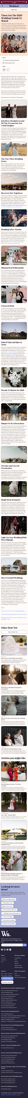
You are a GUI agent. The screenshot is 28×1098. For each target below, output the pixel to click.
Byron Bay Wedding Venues (7, 1005)
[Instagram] (5, 950)
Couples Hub (18, 958)
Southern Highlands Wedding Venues (10, 994)
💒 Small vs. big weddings (8, 923)
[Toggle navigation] (2, 6)
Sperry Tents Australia (10, 352)
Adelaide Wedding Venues (7, 1027)
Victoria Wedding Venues (7, 1013)
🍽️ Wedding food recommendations (11, 913)
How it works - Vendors (6, 973)
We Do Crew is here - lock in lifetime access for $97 (14, 2)
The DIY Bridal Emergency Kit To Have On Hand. (14, 614)
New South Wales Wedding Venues (9, 990)
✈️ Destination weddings (8, 920)
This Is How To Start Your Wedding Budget (13, 611)
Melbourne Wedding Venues (7, 1019)
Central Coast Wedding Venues (8, 1003)
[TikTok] (10, 950)
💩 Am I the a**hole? (7, 906)
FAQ (2, 961)
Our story (3, 958)
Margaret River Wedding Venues (8, 1041)
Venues (16, 961)
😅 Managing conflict (7, 902)
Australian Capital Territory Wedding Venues (11, 1072)
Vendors (16, 963)
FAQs (16, 973)
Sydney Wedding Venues (7, 992)
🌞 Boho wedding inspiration (9, 909)
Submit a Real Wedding (20, 977)
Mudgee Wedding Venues (7, 998)
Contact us (3, 959)
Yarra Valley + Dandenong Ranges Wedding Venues (13, 1015)
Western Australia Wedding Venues (9, 1035)
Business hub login (7, 982)
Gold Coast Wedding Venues (8, 1059)
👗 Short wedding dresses (8, 899)
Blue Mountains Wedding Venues (9, 1007)
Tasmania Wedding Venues (7, 1047)
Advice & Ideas (18, 965)
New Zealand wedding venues (8, 1078)
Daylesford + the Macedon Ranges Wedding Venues (13, 1021)
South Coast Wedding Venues (8, 996)
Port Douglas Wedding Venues (8, 1057)
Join (25, 945)
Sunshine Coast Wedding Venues (9, 1055)
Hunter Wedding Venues (6, 1001)
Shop (16, 959)
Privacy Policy (16, 1094)
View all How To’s (13, 632)
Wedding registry (19, 967)
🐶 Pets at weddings (7, 916)
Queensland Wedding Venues (8, 1062)
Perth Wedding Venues (6, 1039)
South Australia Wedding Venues (9, 1029)
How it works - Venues (6, 975)
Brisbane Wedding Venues (7, 1061)
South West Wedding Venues (8, 1037)
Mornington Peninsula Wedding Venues (10, 1017)
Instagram (4, 273)
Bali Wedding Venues (6, 1089)
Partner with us (7, 978)
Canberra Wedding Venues (7, 1070)
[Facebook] (2, 950)
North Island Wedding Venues (8, 1082)
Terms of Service (6, 1094)
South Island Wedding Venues (8, 1080)
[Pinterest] (7, 950)
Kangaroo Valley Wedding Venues (9, 1000)
